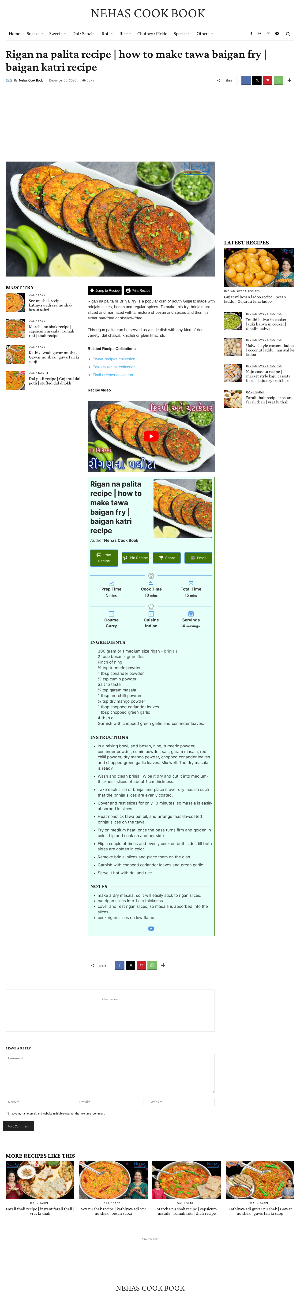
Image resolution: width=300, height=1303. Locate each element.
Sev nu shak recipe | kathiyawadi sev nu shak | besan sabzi (52, 305)
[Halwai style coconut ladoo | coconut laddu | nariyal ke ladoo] (233, 347)
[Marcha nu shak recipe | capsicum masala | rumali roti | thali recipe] (15, 328)
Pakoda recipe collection (114, 367)
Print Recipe (140, 290)
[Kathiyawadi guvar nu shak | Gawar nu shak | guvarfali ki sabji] (15, 354)
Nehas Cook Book (31, 80)
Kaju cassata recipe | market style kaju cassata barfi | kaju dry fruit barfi (268, 376)
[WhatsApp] (278, 80)
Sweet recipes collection (114, 359)
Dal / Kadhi (38, 372)
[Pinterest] (268, 34)
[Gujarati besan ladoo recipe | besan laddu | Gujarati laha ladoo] (259, 267)
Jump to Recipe (107, 290)
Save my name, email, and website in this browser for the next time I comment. (58, 1113)
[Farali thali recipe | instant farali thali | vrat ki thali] (233, 399)
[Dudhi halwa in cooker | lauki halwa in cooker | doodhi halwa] (233, 321)
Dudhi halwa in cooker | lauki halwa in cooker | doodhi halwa (267, 324)
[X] (257, 80)
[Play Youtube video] (151, 436)
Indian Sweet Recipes (242, 291)
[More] (289, 80)
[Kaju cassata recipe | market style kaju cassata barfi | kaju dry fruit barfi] (233, 373)
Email (201, 558)
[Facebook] (251, 34)
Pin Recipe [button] (138, 558)
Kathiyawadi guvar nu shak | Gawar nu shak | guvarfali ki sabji (54, 357)
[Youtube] (277, 34)
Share (169, 558)
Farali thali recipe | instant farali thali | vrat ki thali (269, 399)
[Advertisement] (150, 122)
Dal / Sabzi (38, 294)
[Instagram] (260, 34)
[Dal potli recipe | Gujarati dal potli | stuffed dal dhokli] (15, 380)
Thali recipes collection (113, 375)
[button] (287, 33)
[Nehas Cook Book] (10, 80)
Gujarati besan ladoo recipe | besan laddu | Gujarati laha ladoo (255, 299)
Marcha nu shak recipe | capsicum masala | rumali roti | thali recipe (51, 331)
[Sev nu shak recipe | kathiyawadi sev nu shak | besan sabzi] (15, 302)
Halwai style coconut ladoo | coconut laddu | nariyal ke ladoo (270, 350)
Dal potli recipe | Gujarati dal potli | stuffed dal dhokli (54, 380)
